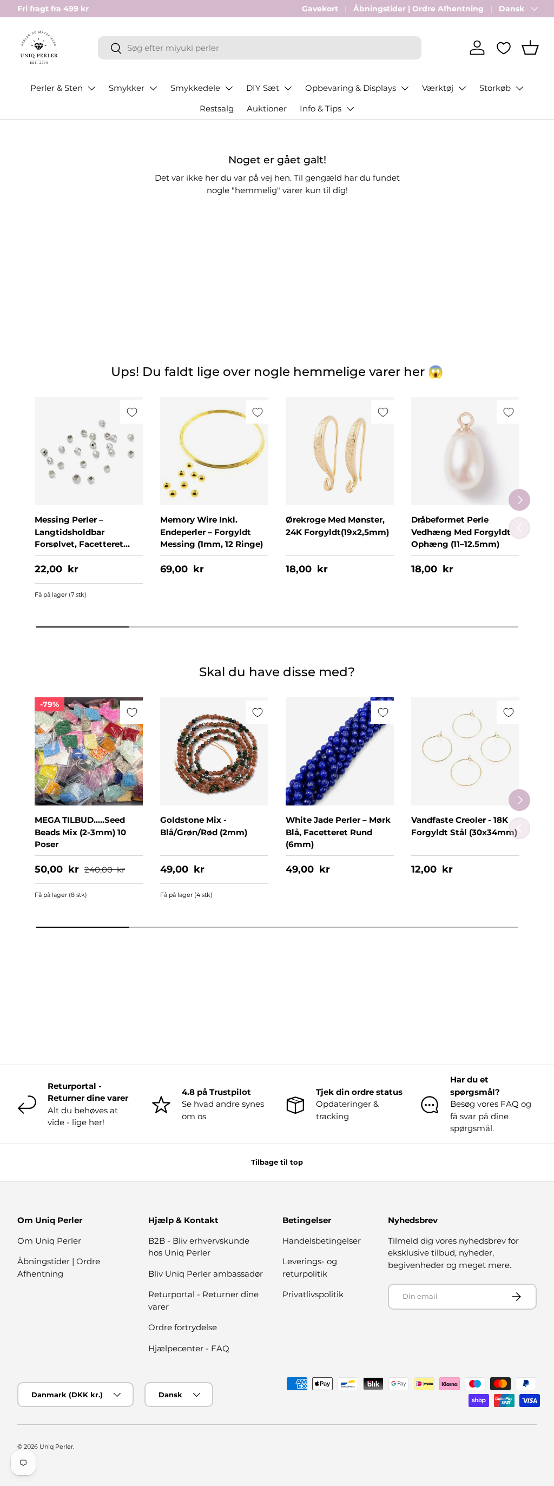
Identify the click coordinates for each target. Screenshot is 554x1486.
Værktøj (437, 88)
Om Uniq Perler (49, 1241)
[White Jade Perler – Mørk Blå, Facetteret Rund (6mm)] (340, 751)
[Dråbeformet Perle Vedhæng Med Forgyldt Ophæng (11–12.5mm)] (465, 451)
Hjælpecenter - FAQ (188, 1348)
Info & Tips (320, 108)
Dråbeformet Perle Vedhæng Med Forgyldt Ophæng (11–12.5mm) (461, 531)
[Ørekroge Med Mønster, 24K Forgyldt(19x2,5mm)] (340, 451)
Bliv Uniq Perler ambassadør (205, 1274)
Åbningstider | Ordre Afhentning (418, 8)
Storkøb (495, 88)
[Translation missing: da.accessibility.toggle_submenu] (91, 88)
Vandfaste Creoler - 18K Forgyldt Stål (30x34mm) (464, 826)
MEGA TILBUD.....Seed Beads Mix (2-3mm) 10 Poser (80, 832)
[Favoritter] (503, 48)
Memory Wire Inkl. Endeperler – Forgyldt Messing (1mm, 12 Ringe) (211, 531)
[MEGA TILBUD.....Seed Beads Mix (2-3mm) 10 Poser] (89, 751)
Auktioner (267, 108)
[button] (530, 48)
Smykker (126, 88)
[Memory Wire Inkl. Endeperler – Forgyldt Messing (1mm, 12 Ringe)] (214, 451)
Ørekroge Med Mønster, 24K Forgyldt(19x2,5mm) (337, 525)
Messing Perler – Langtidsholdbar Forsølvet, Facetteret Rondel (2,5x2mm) (79, 538)
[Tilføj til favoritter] (131, 412)
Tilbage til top (277, 1162)
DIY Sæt (262, 88)
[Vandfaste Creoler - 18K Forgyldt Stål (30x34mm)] (465, 751)
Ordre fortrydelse (182, 1327)
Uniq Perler (56, 1446)
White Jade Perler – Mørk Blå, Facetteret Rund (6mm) (338, 832)
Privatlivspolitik (313, 1294)
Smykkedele (195, 88)
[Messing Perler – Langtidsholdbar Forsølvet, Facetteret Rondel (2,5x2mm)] (89, 451)
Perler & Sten (56, 88)
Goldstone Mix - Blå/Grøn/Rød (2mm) (203, 826)
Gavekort (320, 8)
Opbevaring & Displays (350, 88)
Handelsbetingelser (321, 1241)
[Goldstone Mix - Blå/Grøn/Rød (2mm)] (214, 751)
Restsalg (217, 108)
